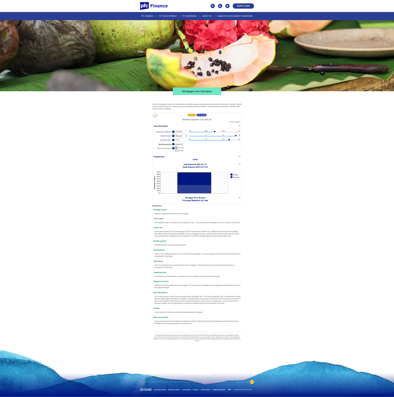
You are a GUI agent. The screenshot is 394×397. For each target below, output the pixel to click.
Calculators (186, 389)
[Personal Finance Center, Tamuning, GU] (154, 6)
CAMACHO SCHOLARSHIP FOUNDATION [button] (234, 16)
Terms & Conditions (219, 389)
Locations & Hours (160, 389)
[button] (197, 126)
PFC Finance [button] (147, 16)
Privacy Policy (205, 389)
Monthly (180, 151)
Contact (196, 389)
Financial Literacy (174, 389)
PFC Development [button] (168, 16)
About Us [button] (207, 16)
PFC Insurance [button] (189, 16)
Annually (180, 148)
